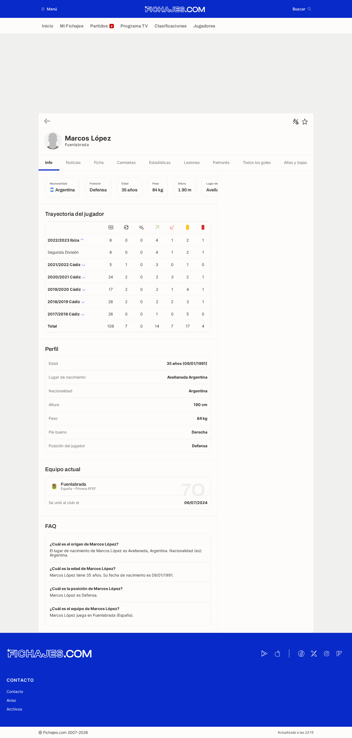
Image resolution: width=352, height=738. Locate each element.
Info (49, 162)
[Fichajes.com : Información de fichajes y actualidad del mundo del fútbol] (174, 9)
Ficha (99, 162)
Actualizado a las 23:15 (296, 732)
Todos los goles (257, 162)
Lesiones (192, 162)
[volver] (47, 121)
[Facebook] (301, 653)
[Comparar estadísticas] (296, 121)
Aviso (11, 700)
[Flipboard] (339, 653)
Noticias (73, 162)
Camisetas (126, 162)
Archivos (14, 709)
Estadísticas (159, 162)
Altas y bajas (295, 162)
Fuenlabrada (77, 144)
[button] (49, 8)
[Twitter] (314, 653)
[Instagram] (326, 653)
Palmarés (221, 162)
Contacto (15, 691)
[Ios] (277, 653)
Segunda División (63, 252)
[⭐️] (304, 121)
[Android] (264, 653)
